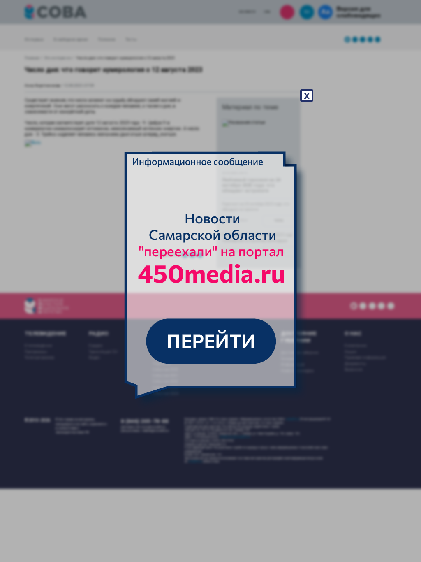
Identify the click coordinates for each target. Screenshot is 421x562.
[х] (210, 281)
